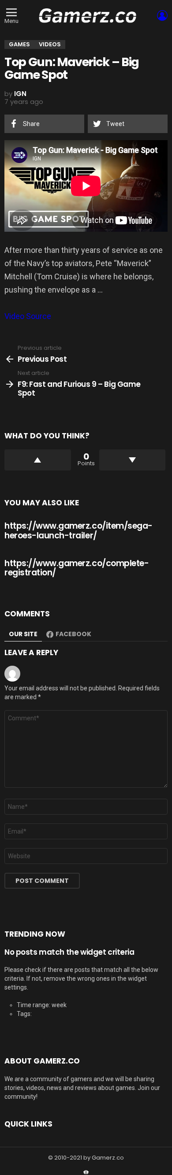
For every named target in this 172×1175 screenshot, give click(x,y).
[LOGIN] (162, 15)
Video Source (27, 316)
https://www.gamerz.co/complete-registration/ (76, 567)
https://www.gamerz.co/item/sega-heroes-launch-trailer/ (78, 530)
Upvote (37, 460)
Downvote (132, 460)
